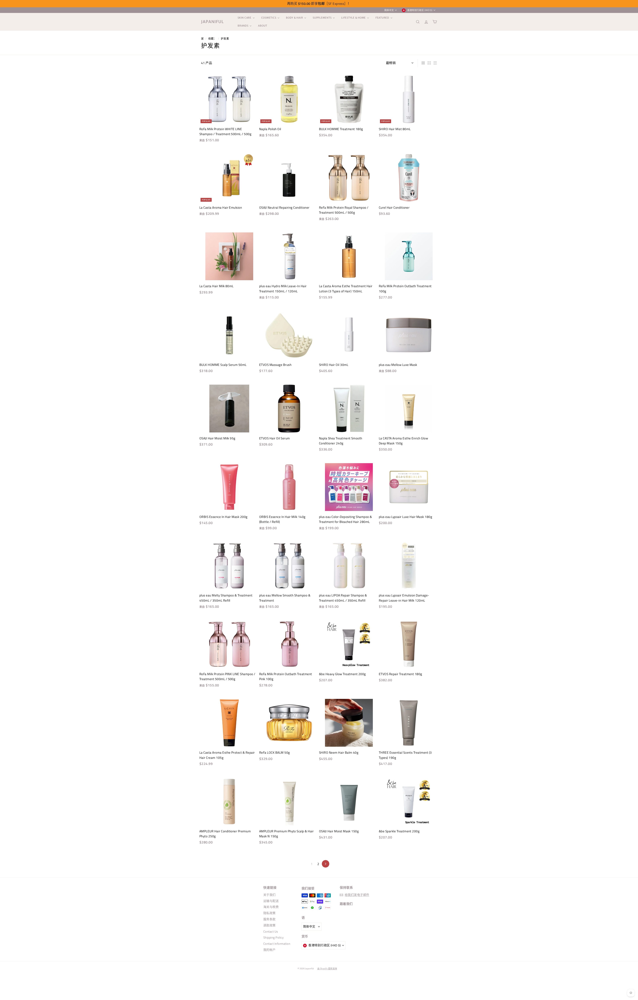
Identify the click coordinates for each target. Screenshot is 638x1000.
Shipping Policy (273, 937)
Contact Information (276, 943)
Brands (243, 25)
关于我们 (269, 895)
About (262, 25)
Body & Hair (295, 17)
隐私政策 (269, 913)
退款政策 (269, 925)
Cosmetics (269, 17)
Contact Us (270, 931)
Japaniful (212, 21)
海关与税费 (271, 907)
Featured (382, 17)
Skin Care (245, 17)
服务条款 (269, 919)
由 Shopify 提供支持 (327, 968)
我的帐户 (269, 950)
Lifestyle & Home (353, 17)
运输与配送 (271, 901)
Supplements (322, 17)
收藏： (212, 39)
